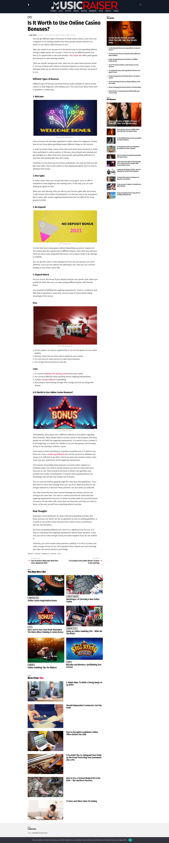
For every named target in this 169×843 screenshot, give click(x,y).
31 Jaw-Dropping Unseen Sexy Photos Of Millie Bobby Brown (128, 193)
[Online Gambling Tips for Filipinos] (46, 650)
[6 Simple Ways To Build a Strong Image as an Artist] (45, 691)
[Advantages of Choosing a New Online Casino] (84, 584)
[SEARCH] (140, 4)
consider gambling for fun (57, 454)
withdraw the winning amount (57, 374)
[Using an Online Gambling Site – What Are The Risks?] (84, 616)
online (53, 554)
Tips (37, 598)
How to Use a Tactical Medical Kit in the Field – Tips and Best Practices (83, 779)
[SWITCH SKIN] (28, 4)
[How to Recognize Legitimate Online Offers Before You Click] (45, 741)
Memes (76, 11)
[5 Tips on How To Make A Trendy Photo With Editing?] (111, 186)
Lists (61, 11)
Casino (69, 596)
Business (92, 11)
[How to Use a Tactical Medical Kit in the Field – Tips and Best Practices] (45, 787)
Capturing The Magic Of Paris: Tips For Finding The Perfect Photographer (129, 170)
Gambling (31, 598)
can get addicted (48, 380)
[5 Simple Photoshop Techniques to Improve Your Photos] (111, 178)
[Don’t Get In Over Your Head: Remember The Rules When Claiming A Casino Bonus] (46, 615)
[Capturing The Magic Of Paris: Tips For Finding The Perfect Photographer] (111, 171)
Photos (68, 11)
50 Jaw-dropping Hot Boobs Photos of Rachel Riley (125, 87)
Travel (116, 11)
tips (59, 554)
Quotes (84, 11)
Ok (130, 840)
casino (37, 554)
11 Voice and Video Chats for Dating (81, 801)
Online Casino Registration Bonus (42, 600)
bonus (31, 554)
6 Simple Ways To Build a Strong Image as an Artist (84, 683)
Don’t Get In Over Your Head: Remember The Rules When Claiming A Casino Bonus (45, 630)
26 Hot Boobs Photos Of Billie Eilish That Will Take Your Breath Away (128, 130)
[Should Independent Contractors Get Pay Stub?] (45, 716)
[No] (133, 839)
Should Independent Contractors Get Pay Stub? (84, 706)
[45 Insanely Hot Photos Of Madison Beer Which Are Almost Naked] (111, 149)
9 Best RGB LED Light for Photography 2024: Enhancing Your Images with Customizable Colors (129, 163)
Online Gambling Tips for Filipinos (42, 667)
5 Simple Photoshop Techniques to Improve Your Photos (128, 178)
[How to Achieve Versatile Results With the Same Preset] (111, 156)
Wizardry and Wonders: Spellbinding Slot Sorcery (83, 665)
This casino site (75, 55)
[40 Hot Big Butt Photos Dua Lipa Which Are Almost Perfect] (111, 140)
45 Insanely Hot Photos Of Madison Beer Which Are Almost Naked (128, 147)
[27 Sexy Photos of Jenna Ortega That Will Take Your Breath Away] (124, 115)
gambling (45, 554)
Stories (53, 11)
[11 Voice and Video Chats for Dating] (45, 810)
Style (101, 11)
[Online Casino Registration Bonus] (46, 585)
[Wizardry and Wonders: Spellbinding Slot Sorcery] (84, 649)
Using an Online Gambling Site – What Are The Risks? (84, 632)
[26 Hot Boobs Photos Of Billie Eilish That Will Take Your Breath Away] (124, 33)
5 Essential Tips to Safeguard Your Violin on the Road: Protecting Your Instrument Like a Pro (83, 757)
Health (108, 11)
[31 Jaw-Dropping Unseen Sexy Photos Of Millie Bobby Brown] (111, 195)
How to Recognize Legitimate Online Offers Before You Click (82, 733)
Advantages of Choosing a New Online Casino (82, 600)
